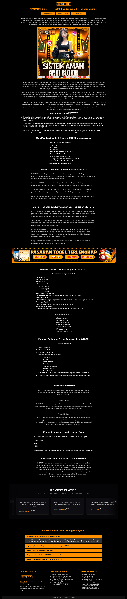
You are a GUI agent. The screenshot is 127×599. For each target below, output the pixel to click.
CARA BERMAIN (48, 13)
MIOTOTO (23, 582)
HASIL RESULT (63, 13)
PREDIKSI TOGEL (78, 13)
